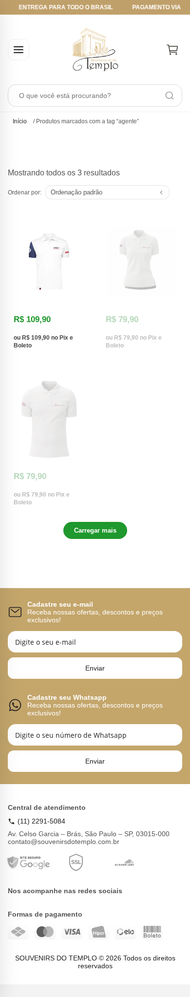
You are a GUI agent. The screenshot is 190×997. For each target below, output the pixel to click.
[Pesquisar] (169, 95)
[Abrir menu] (18, 49)
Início (20, 121)
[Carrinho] (172, 49)
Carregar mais (95, 530)
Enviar (95, 668)
